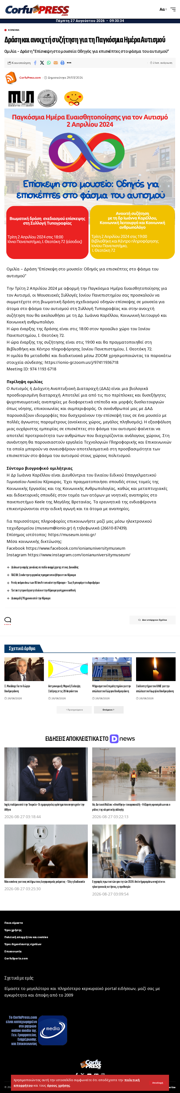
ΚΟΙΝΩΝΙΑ (13, 30)
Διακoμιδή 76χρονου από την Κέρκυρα (30, 598)
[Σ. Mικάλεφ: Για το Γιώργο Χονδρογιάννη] (24, 669)
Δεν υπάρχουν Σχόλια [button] (154, 619)
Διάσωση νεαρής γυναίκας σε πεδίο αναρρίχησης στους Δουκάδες (45, 567)
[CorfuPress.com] (36, 9)
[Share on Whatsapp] (49, 62)
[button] (157, 1083)
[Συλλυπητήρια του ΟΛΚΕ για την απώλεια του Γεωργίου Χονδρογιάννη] (156, 669)
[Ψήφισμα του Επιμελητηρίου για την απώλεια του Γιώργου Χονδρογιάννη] (112, 669)
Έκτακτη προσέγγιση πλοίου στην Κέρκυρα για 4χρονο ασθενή (43, 590)
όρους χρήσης (58, 1085)
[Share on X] (42, 62)
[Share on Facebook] (35, 62)
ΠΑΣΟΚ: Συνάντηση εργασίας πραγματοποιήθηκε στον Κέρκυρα (43, 575)
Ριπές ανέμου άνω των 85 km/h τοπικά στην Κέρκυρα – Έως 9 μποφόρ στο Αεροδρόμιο (55, 583)
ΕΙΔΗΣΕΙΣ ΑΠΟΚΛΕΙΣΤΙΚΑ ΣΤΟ (77, 739)
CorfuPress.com (30, 77)
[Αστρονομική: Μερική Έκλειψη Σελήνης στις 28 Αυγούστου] (68, 669)
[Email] (55, 62)
